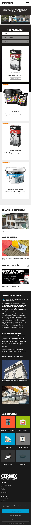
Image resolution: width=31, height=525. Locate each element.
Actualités (3, 500)
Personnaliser (15, 519)
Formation (3, 491)
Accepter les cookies (15, 511)
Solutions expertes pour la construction (9, 3)
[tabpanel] (15, 19)
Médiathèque (4, 486)
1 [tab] (12, 23)
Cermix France (4, 498)
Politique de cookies (11, 523)
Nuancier (3, 488)
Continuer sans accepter (15, 515)
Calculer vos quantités (6, 485)
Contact (3, 489)
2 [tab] (14, 23)
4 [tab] (19, 23)
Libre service (4, 492)
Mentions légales (20, 523)
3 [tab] (16, 23)
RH (1, 501)
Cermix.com (15, 477)
